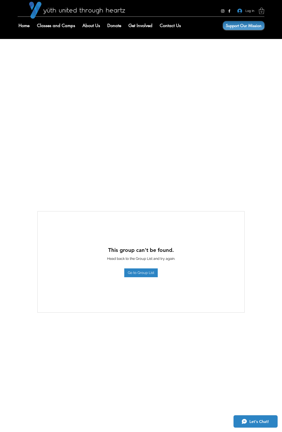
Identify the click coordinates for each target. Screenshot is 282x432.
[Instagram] (223, 11)
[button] (261, 11)
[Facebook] (229, 11)
